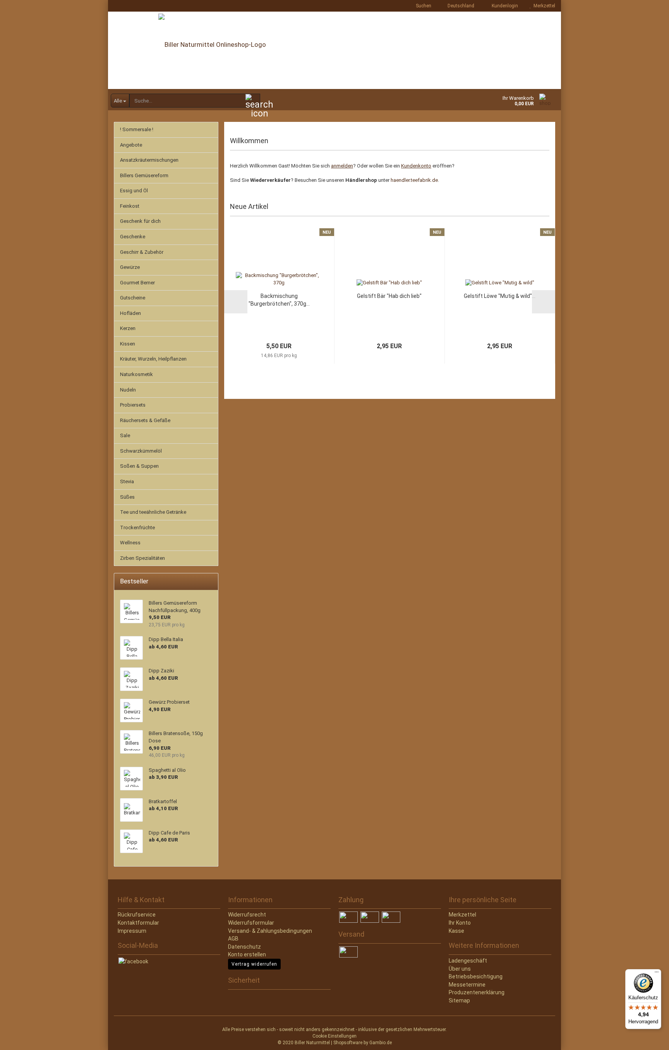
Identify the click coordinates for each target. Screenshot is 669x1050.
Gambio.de (380, 1042)
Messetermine (467, 985)
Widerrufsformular (251, 923)
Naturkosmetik (136, 374)
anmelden (342, 166)
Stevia (127, 481)
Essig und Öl (134, 190)
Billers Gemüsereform (144, 175)
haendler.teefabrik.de (414, 180)
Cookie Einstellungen (334, 1036)
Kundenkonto (416, 166)
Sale (125, 435)
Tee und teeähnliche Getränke (153, 512)
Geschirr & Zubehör (141, 252)
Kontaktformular (138, 923)
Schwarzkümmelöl (141, 451)
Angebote (131, 145)
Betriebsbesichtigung (476, 976)
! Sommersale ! (136, 129)
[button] (458, 6)
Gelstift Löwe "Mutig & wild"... (499, 296)
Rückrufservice (137, 914)
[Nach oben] (21, 1038)
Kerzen (128, 328)
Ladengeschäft (468, 961)
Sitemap (459, 1000)
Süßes (127, 497)
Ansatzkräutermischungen (149, 160)
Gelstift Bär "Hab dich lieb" (389, 296)
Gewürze (130, 267)
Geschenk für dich (140, 221)
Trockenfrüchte (137, 527)
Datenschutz (244, 947)
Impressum (132, 931)
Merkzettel (543, 6)
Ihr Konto (460, 923)
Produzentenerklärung (476, 992)
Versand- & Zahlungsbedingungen (270, 931)
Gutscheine (132, 298)
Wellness (130, 543)
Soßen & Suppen (139, 466)
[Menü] (656, 973)
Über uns (460, 969)
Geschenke (132, 236)
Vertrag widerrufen (254, 964)
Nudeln (128, 390)
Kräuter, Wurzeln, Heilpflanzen (153, 359)
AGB (233, 938)
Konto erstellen (247, 954)
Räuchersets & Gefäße (145, 420)
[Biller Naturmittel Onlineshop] (334, 50)
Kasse (456, 931)
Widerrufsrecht (247, 914)
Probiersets (133, 405)
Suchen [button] (423, 6)
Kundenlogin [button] (503, 6)
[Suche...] (252, 101)
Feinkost (129, 206)
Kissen (127, 344)
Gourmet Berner (137, 283)
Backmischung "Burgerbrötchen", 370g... (279, 300)
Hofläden (130, 313)
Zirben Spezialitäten (142, 558)
